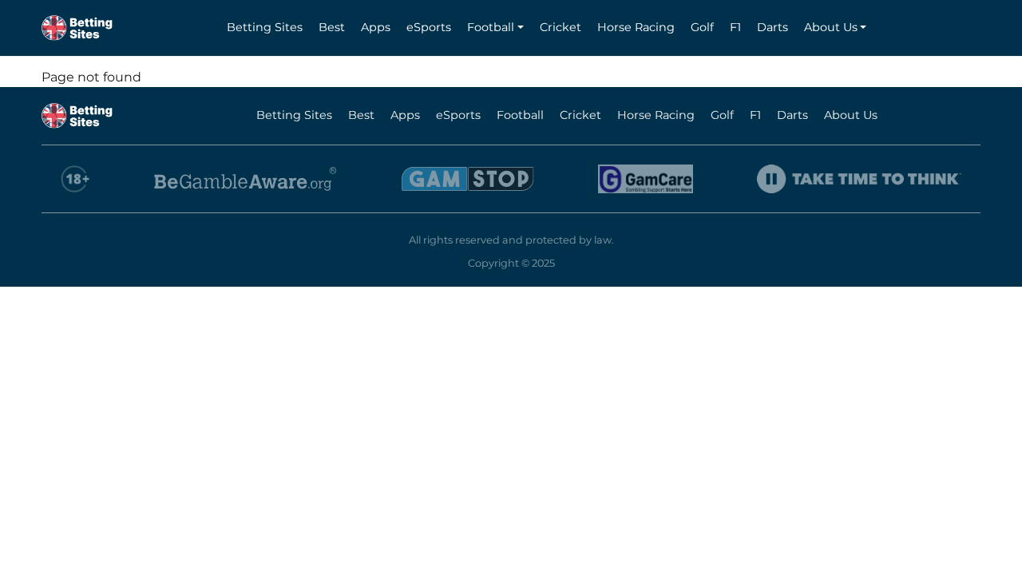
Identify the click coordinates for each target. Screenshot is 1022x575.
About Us (831, 27)
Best (332, 27)
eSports (428, 27)
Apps (375, 27)
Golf (702, 27)
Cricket (560, 27)
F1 (735, 27)
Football (490, 27)
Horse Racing (636, 27)
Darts (772, 27)
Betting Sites (265, 27)
